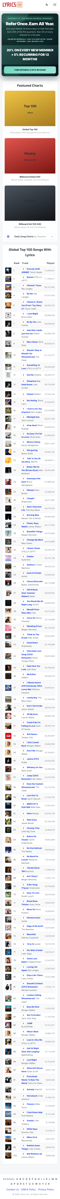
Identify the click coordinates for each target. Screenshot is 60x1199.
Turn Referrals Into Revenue (30, 70)
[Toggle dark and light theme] (47, 4)
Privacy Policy (46, 1189)
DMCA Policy (28, 1189)
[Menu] (55, 4)
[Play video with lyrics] (23, 269)
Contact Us (12, 1189)
